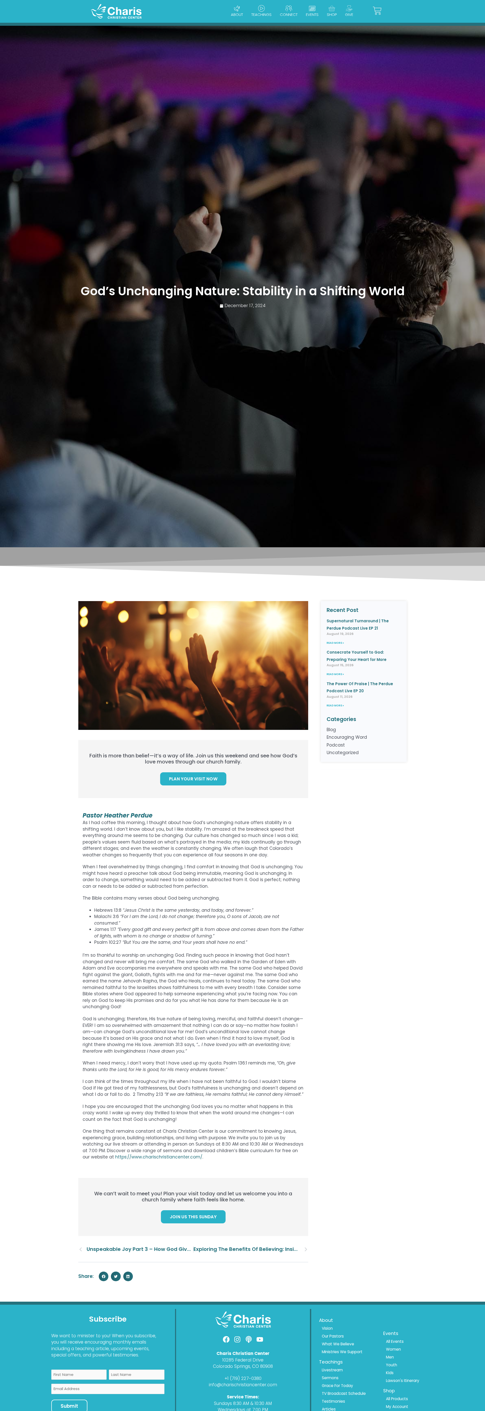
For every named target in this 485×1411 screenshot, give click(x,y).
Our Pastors (333, 1336)
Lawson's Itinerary (402, 1380)
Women (393, 1349)
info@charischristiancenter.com (243, 1385)
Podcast (336, 745)
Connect (289, 14)
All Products (397, 1398)
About (237, 14)
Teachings (261, 14)
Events (312, 14)
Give (349, 14)
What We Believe (338, 1344)
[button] (103, 1276)
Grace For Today (337, 1385)
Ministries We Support (342, 1351)
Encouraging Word (347, 737)
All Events (395, 1341)
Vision (327, 1328)
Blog (331, 730)
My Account (397, 1406)
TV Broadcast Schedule (344, 1393)
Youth (391, 1365)
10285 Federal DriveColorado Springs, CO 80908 (243, 1363)
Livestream (332, 1370)
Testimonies (333, 1401)
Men (390, 1357)
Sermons (330, 1377)
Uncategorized (343, 753)
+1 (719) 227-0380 (243, 1378)
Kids (390, 1372)
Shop (332, 14)
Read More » (335, 643)
